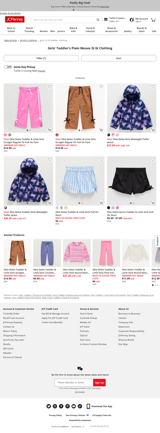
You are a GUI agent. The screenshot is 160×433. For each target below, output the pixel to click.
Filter (41, 58)
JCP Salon (85, 326)
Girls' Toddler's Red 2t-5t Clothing (26, 297)
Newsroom (124, 326)
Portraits (84, 331)
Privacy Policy (55, 415)
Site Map (123, 344)
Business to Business (129, 313)
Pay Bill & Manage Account (55, 313)
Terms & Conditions (59, 426)
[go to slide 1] (73, 10)
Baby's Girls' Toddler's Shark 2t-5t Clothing (60, 297)
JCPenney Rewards (12, 322)
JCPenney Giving (126, 335)
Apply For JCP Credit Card (55, 317)
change (41, 70)
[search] (99, 20)
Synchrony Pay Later (13, 339)
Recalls (6, 344)
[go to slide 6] (87, 10)
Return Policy (10, 331)
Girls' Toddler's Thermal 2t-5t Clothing (35, 295)
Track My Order (11, 313)
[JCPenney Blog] (80, 406)
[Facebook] (61, 406)
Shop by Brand (126, 339)
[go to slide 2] (76, 10)
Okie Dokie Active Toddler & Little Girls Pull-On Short (130, 213)
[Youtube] (74, 406)
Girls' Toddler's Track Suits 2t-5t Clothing (108, 295)
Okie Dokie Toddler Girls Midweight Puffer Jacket (26, 213)
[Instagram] (55, 406)
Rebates (7, 352)
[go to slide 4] (82, 10)
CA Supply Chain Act (101, 415)
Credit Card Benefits (52, 322)
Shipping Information (14, 335)
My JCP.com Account (13, 317)
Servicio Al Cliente (12, 357)
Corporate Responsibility (131, 331)
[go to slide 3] (79, 10)
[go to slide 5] (85, 10)
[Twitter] (49, 406)
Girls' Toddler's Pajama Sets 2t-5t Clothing (71, 295)
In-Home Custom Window (93, 344)
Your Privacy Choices (75, 415)
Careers (122, 317)
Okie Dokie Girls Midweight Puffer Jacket (128, 141)
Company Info (125, 322)
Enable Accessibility (10, 13)
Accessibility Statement (80, 420)
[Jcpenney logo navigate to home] (15, 19)
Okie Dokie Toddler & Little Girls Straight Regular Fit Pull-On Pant (24, 141)
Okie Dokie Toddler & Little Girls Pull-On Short (76, 213)
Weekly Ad (85, 322)
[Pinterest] (68, 406)
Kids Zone (85, 339)
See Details (80, 392)
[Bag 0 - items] (153, 20)
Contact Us (8, 326)
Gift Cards (8, 348)
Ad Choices (76, 426)
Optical (84, 335)
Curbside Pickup (88, 317)
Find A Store (86, 313)
